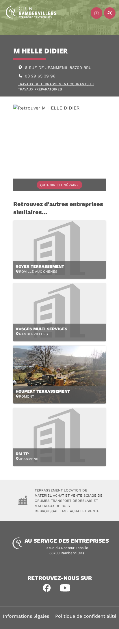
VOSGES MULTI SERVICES (41, 328)
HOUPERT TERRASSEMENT (43, 391)
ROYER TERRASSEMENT (40, 266)
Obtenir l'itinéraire (59, 185)
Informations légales (26, 616)
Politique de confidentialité (85, 616)
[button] (47, 588)
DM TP (22, 453)
